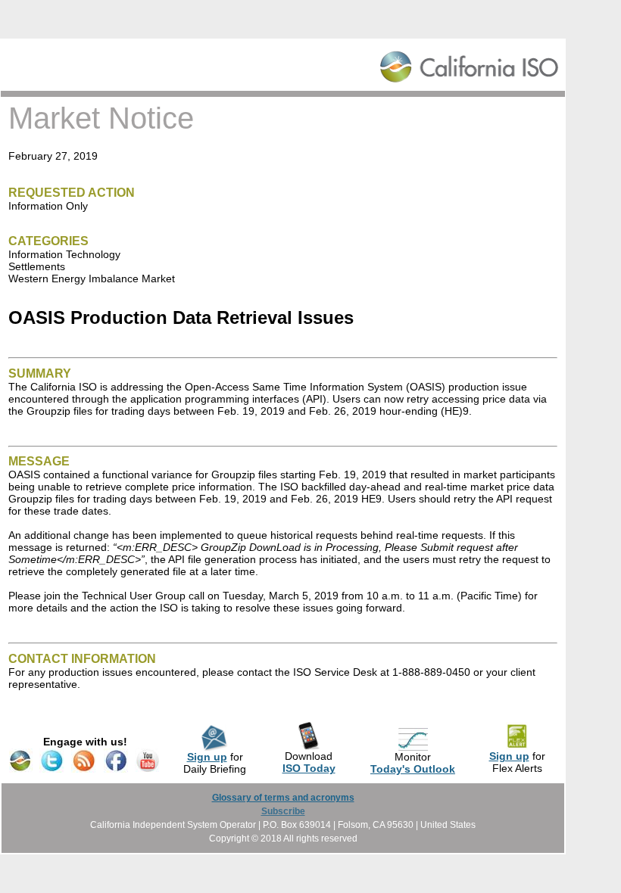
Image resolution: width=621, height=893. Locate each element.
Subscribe (283, 811)
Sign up (207, 757)
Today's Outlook (412, 769)
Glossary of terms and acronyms (283, 797)
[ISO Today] (309, 746)
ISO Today (308, 768)
